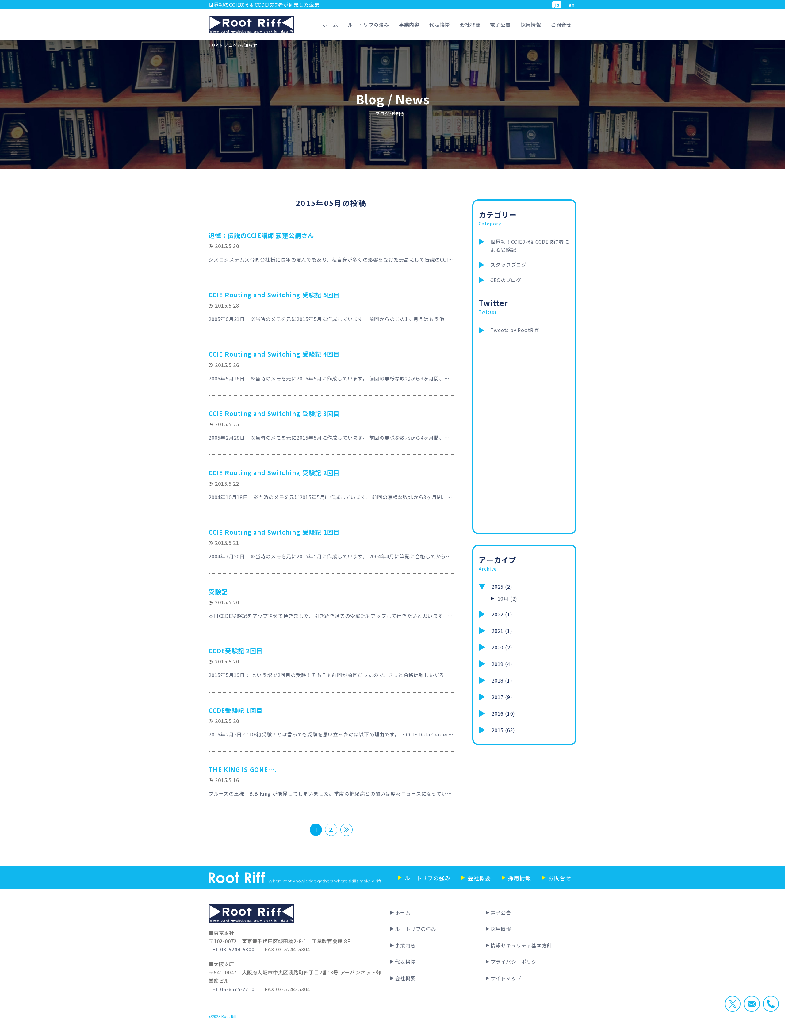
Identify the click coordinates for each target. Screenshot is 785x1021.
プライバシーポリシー (516, 961)
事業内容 (409, 24)
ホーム (330, 24)
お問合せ (561, 24)
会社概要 (470, 24)
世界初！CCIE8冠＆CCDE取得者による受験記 (529, 245)
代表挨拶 (439, 24)
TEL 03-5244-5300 (232, 949)
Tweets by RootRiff (514, 330)
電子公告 (500, 24)
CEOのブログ (505, 280)
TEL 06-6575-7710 (232, 989)
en (572, 4)
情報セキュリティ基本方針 (521, 945)
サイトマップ (506, 978)
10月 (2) (508, 598)
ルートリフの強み (368, 24)
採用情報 (531, 24)
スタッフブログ (508, 264)
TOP (213, 45)
